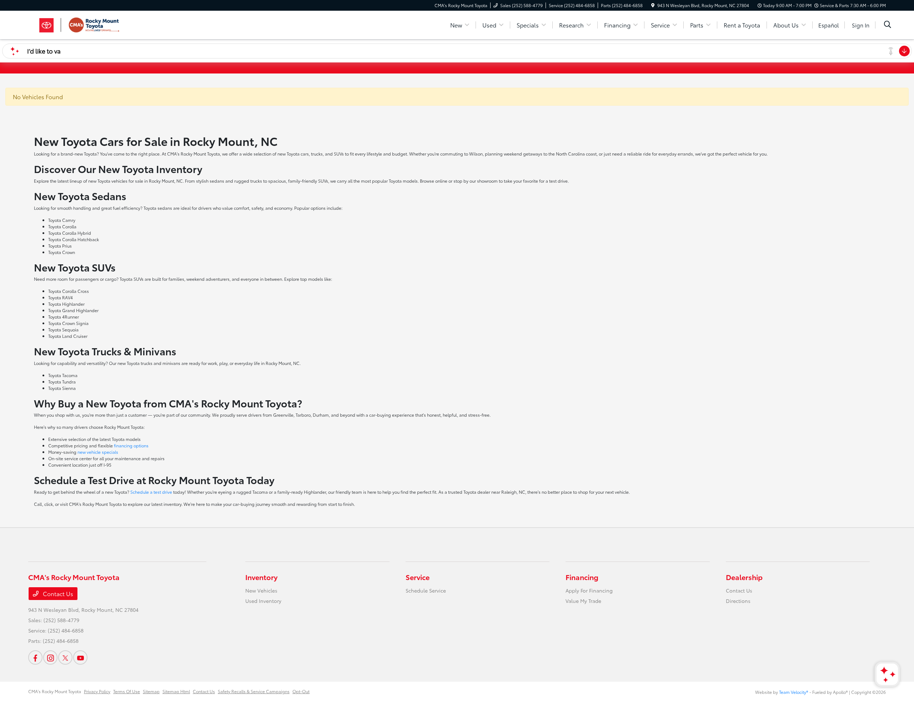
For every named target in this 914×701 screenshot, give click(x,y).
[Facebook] (35, 657)
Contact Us (57, 593)
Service (418, 577)
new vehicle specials (97, 452)
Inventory (261, 577)
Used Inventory (263, 600)
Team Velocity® (793, 692)
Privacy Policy (97, 691)
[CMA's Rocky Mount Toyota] (89, 24)
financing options (131, 445)
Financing (582, 577)
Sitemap (151, 691)
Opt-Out (301, 691)
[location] (652, 5)
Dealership (744, 577)
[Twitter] (65, 657)
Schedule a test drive (151, 492)
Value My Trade (583, 600)
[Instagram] (50, 657)
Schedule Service (426, 590)
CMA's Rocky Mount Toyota (54, 691)
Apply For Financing (589, 590)
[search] (887, 25)
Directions (738, 600)
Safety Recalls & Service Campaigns (254, 691)
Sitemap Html (176, 691)
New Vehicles (261, 590)
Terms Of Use (126, 691)
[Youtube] (80, 657)
